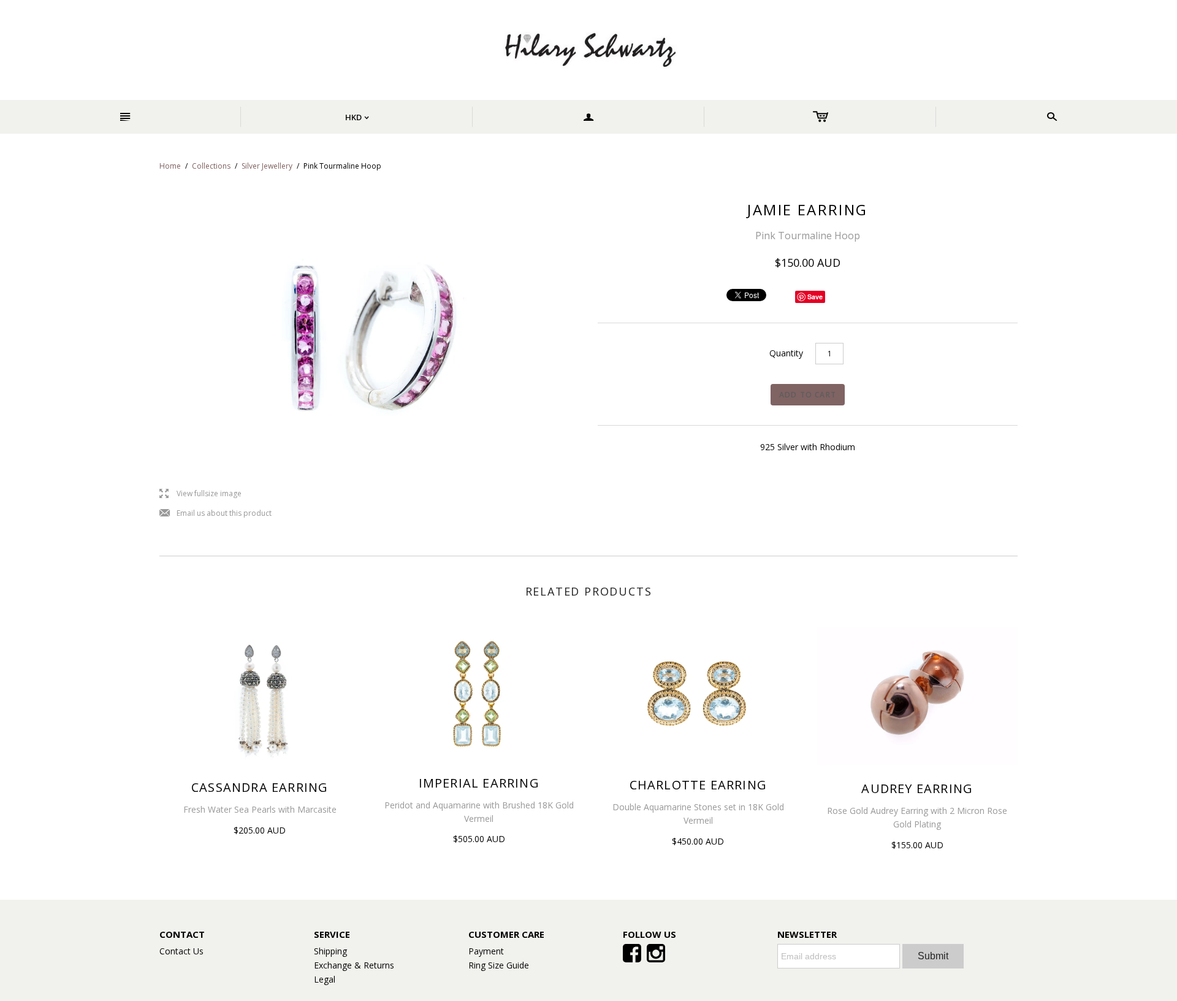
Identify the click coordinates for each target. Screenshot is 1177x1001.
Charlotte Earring (698, 785)
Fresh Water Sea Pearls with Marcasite (260, 809)
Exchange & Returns (354, 965)
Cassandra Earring (259, 787)
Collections (211, 166)
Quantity (786, 353)
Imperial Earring (479, 783)
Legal (324, 979)
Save (815, 296)
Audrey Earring (917, 788)
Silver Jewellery (267, 166)
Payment (486, 951)
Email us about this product (215, 513)
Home (170, 166)
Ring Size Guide (498, 965)
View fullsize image (200, 494)
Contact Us (181, 951)
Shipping (330, 951)
